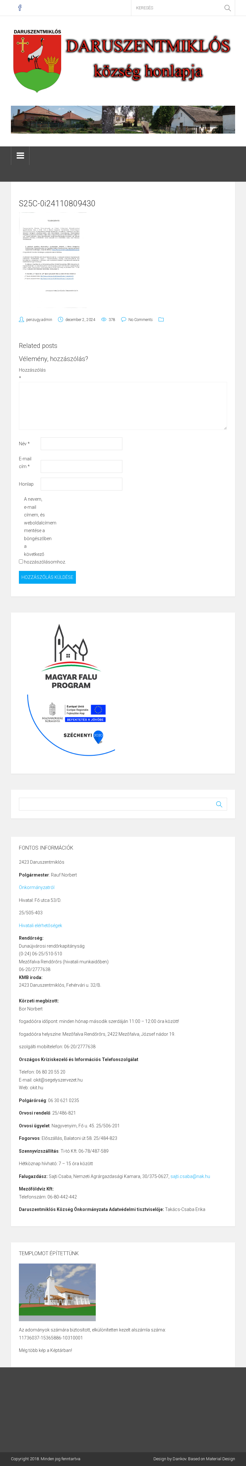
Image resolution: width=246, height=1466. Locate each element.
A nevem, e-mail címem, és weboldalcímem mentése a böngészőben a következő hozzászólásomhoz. (34, 530)
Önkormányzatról (36, 887)
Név (24, 443)
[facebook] (20, 8)
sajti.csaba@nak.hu (190, 1176)
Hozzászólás (29, 374)
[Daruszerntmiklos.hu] (123, 60)
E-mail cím (25, 462)
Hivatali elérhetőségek (40, 925)
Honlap (26, 484)
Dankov (179, 1458)
